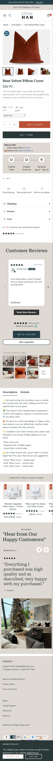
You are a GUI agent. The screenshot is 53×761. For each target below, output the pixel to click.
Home (5, 25)
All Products (16, 25)
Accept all (13, 756)
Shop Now (39, 2)
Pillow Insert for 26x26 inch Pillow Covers (35, 505)
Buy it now (26, 135)
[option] (26, 47)
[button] (9, 233)
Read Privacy (33, 753)
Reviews (6, 715)
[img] (17, 265)
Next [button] (48, 48)
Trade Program (9, 705)
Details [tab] (25, 392)
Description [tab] (10, 392)
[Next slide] (48, 287)
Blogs (5, 700)
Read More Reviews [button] (26, 312)
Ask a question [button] (26, 342)
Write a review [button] (26, 334)
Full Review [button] (15, 302)
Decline (33, 756)
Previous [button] (5, 48)
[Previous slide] (5, 287)
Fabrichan (7, 710)
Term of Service (10, 689)
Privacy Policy (9, 684)
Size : (8, 109)
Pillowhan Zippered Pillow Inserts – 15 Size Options (13, 506)
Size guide (19, 109)
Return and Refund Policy (14, 679)
